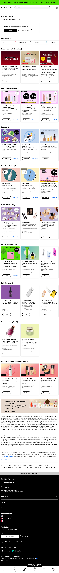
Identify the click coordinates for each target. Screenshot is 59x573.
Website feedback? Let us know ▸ (29, 473)
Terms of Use (11, 558)
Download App (7, 119)
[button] (30, 67)
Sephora (15, 467)
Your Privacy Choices (30, 558)
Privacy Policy (4, 558)
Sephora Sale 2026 (37, 465)
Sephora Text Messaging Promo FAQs (38, 467)
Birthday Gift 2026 (27, 465)
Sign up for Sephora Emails (8, 533)
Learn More (26, 158)
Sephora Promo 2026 (23, 467)
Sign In (10, 30)
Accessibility (17, 558)
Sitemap (23, 558)
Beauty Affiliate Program (16, 465)
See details (15, 119)
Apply (26, 81)
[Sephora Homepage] (7, 8)
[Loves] (53, 8)
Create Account (25, 30)
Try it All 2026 (51, 467)
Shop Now (7, 81)
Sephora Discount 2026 (7, 467)
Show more (4, 459)
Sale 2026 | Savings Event (48, 465)
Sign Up (24, 536)
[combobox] (32, 7)
